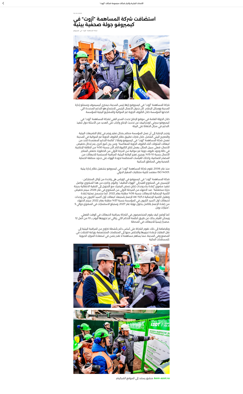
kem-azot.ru (162, 378)
